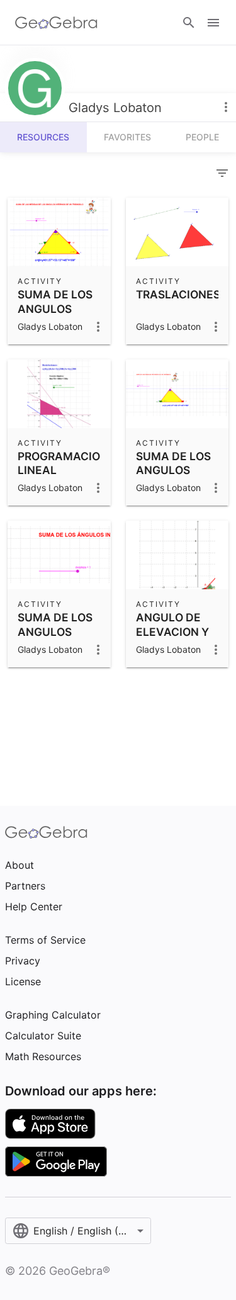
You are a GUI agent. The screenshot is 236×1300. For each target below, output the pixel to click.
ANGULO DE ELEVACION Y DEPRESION (172, 631)
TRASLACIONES (178, 294)
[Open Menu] (213, 22)
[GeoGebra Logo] (56, 22)
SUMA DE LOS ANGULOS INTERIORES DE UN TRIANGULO (58, 323)
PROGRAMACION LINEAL (63, 463)
